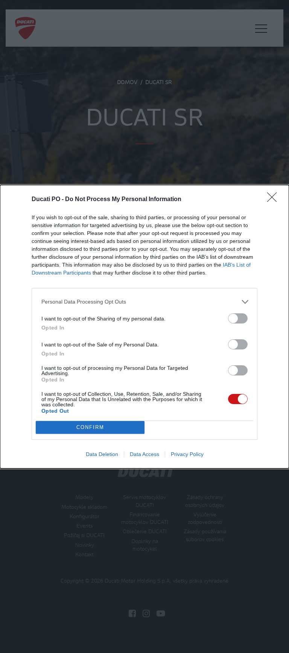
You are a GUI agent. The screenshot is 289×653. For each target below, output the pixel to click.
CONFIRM (90, 427)
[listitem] (144, 302)
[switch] (238, 318)
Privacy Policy (187, 454)
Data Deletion (102, 454)
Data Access (144, 454)
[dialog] (144, 326)
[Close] (274, 199)
